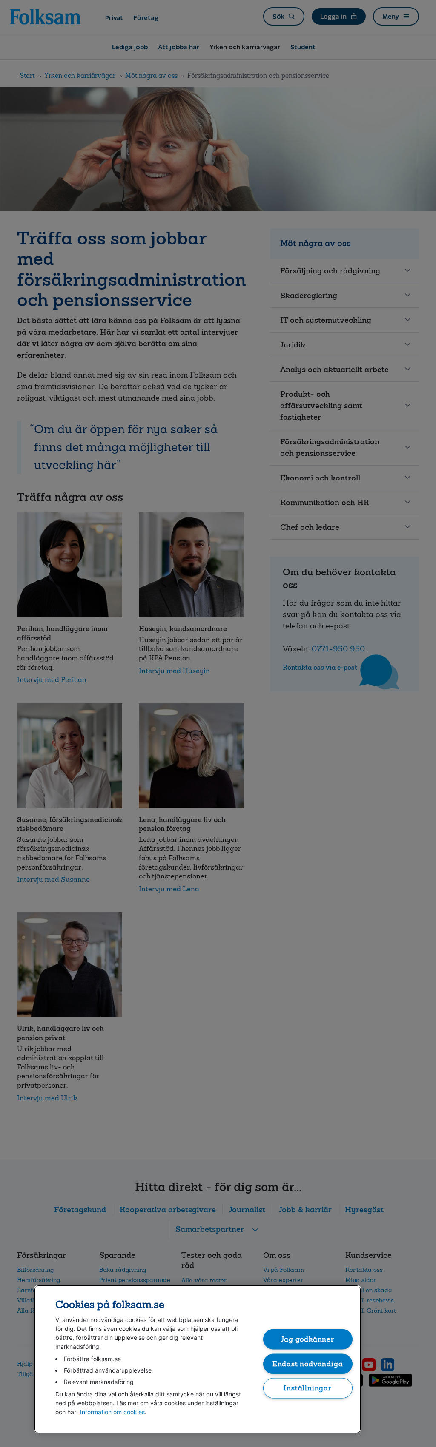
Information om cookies (112, 1412)
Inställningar (308, 1388)
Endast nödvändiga (307, 1363)
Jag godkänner (307, 1339)
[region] (197, 1359)
